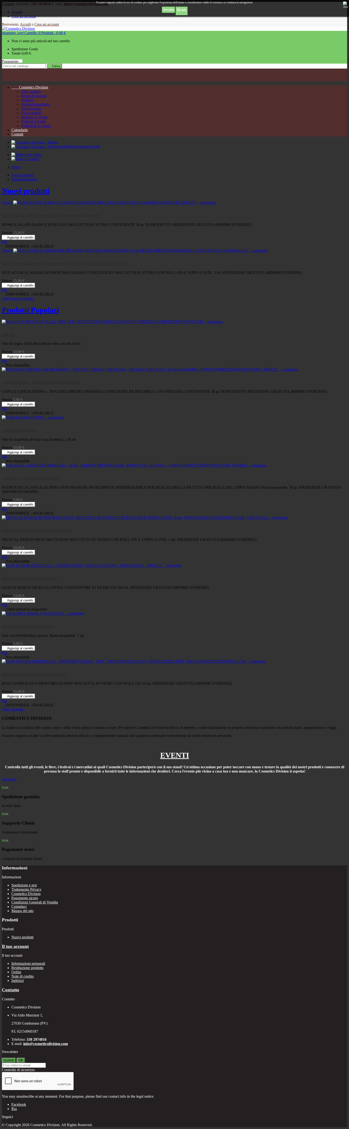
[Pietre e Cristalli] (25, 159)
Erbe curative (31, 91)
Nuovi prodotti (22, 175)
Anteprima (206, 203)
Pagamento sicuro (24, 898)
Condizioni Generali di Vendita (34, 902)
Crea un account (46, 24)
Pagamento (12, 61)
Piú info (181, 9)
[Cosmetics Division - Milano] (34, 142)
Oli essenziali (31, 109)
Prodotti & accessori (36, 126)
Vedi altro (9, 779)
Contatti (17, 134)
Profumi (27, 100)
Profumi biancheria (35, 104)
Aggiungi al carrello (18, 237)
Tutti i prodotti (14, 709)
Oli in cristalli (31, 113)
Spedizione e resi (24, 885)
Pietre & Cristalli (33, 121)
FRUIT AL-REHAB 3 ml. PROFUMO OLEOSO (37, 530)
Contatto (10, 989)
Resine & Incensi (34, 96)
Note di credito (22, 976)
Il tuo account (15, 946)
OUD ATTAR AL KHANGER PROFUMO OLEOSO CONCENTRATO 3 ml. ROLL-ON (65, 263)
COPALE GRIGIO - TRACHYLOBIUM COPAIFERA (41, 382)
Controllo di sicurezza (18, 1070)
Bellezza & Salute (34, 117)
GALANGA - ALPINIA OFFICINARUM (31, 478)
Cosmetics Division (29, 87)
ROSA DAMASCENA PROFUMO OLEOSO (34, 674)
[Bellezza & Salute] (26, 155)
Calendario (19, 130)
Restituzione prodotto (27, 968)
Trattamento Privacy (26, 889)
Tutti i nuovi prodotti (19, 298)
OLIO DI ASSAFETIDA (19, 430)
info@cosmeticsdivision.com (45, 1044)
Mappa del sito (22, 911)
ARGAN (8, 335)
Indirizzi (17, 981)
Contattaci (19, 906)
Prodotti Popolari (24, 179)
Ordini (16, 972)
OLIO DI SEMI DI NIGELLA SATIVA (29, 578)
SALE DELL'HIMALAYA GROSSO (28, 626)
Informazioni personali (28, 963)
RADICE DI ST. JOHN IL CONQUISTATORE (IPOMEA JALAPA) (50, 215)
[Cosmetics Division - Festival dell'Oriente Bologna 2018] (55, 147)
